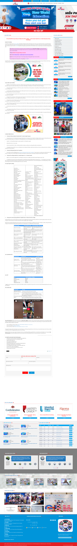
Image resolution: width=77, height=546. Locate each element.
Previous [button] (3, 482)
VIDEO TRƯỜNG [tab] (62, 117)
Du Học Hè (57, 46)
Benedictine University (59, 442)
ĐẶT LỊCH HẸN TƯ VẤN (34, 527)
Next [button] (73, 482)
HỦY (31, 372)
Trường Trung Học (58, 44)
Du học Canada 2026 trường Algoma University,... (64, 415)
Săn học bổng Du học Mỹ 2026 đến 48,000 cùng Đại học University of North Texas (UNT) (63, 85)
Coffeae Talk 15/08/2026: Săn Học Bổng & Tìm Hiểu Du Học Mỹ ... (64, 63)
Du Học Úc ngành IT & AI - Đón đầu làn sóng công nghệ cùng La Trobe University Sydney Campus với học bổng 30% (65, 139)
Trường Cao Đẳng (58, 43)
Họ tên (7, 357)
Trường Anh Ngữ (58, 47)
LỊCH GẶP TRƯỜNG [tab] (61, 57)
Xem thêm (69, 76)
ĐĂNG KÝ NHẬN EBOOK (45, 527)
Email (22, 357)
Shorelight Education (59, 436)
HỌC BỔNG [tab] (55, 79)
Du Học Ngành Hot (58, 52)
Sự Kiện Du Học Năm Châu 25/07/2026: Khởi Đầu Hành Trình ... (64, 70)
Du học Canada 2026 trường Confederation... (13, 415)
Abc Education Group (59, 440)
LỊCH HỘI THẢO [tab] (56, 57)
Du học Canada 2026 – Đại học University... (30, 415)
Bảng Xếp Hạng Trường (59, 55)
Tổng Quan (57, 38)
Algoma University (58, 432)
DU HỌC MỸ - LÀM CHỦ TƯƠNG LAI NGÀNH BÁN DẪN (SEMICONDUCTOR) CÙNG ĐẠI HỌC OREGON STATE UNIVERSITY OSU (65, 153)
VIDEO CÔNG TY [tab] (56, 117)
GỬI (25, 372)
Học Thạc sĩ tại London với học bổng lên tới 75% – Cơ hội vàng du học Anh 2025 (63, 88)
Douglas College (58, 438)
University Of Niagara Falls (59, 430)
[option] (63, 109)
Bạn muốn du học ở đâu (9, 361)
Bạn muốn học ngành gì (32, 361)
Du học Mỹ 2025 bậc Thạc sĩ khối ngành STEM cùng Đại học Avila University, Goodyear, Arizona (64, 149)
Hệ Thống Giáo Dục (58, 40)
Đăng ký (71, 430)
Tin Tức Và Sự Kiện (58, 50)
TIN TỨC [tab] (59, 79)
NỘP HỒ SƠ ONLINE (39, 527)
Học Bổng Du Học (58, 49)
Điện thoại (37, 357)
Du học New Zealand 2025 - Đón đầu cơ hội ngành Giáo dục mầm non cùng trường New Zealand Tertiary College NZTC (65, 146)
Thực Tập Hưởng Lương (59, 53)
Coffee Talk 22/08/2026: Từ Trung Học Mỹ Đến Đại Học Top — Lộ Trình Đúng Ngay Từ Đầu (11, 429)
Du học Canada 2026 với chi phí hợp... (47, 414)
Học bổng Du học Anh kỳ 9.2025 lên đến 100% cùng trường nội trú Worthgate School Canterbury (63, 92)
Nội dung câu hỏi (8, 365)
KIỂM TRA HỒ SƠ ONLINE (29, 527)
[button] (6, 18)
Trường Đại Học (58, 41)
